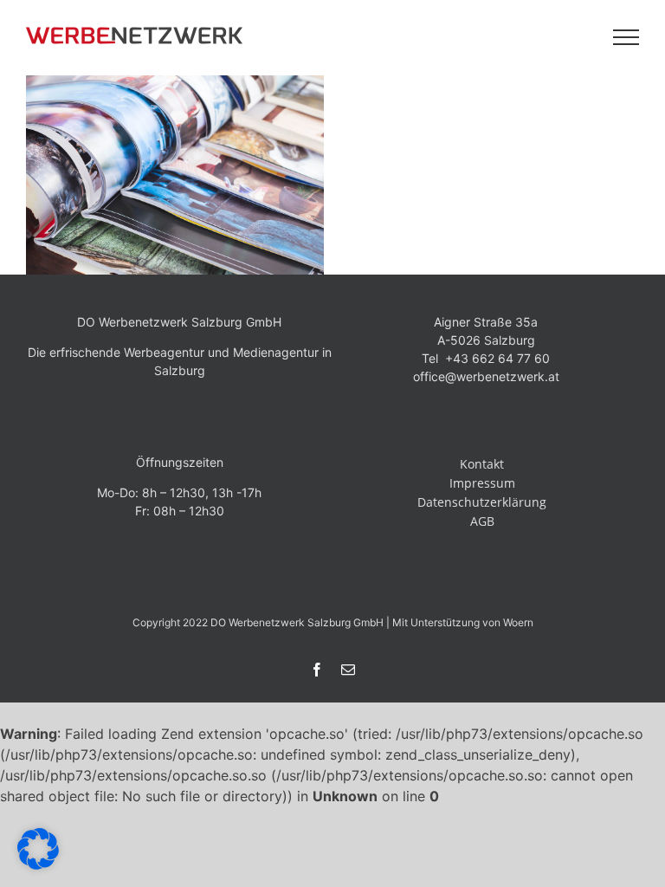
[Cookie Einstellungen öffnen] (38, 864)
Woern (518, 622)
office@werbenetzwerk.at (486, 376)
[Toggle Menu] (626, 37)
